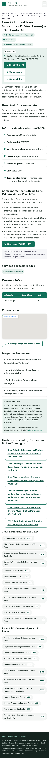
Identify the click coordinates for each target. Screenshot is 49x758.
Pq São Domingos (26, 13)
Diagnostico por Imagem (15, 44)
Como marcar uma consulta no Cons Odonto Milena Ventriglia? (22, 361)
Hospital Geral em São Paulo (18, 583)
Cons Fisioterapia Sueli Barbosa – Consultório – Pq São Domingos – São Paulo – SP (25, 480)
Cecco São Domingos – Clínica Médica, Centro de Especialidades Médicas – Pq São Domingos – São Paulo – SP (24, 495)
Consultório (10, 40)
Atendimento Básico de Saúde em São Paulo (24, 639)
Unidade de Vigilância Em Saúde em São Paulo (24, 619)
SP (8, 13)
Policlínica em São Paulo (16, 577)
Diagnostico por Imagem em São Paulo (22, 647)
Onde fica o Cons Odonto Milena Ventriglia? (20, 382)
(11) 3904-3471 (16, 65)
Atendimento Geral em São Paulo (20, 659)
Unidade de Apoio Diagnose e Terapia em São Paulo (24, 554)
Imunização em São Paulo (17, 697)
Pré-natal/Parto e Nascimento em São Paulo (24, 680)
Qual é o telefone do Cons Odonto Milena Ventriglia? (21, 371)
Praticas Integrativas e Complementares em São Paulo (24, 716)
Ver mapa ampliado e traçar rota (24, 343)
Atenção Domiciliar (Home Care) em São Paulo (24, 598)
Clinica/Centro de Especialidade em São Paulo (24, 545)
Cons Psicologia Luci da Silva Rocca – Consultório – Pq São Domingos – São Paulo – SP (25, 466)
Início (4, 13)
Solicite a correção (34, 430)
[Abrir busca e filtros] (44, 4)
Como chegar (15, 72)
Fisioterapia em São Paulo (17, 709)
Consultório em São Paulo (18, 538)
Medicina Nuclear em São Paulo (20, 653)
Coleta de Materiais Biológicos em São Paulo (24, 672)
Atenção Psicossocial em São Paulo (21, 703)
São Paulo (14, 13)
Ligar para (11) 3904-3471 (19, 244)
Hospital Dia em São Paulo (16, 612)
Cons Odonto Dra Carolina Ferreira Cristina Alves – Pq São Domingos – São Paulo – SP (24, 510)
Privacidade (12, 737)
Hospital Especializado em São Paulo (21, 606)
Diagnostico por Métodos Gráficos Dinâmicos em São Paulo (24, 689)
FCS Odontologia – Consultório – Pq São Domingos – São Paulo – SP (24, 523)
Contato (23, 737)
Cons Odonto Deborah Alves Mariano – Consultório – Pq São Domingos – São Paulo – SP (25, 453)
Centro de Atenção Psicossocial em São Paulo (24, 590)
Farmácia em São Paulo (16, 571)
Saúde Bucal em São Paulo (18, 665)
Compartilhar (15, 79)
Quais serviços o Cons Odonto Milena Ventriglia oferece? (23, 392)
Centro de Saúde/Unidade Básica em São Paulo (24, 563)
